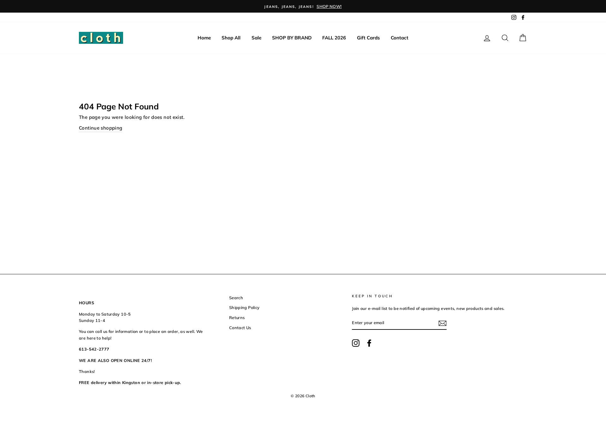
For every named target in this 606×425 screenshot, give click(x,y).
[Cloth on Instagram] (355, 343)
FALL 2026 (334, 38)
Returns (237, 317)
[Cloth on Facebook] (369, 343)
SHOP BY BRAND (292, 38)
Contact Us (240, 327)
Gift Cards (368, 38)
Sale (256, 38)
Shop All (231, 38)
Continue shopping (100, 128)
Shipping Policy (244, 307)
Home (204, 38)
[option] (303, 6)
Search (236, 297)
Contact (399, 38)
